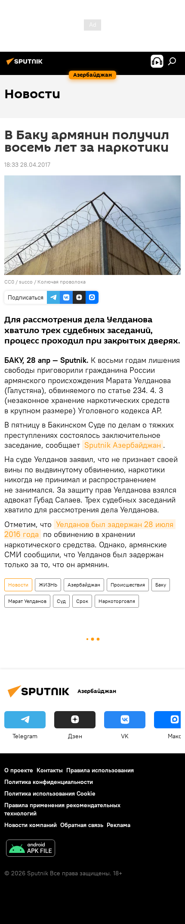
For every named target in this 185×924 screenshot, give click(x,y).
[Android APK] (30, 849)
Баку (160, 584)
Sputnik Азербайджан (122, 445)
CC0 (9, 281)
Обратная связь (81, 825)
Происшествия (128, 584)
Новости (18, 584)
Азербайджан (84, 584)
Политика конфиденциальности (48, 782)
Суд (61, 601)
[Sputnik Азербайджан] (25, 65)
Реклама (118, 825)
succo (26, 281)
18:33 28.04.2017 (27, 165)
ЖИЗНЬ (48, 584)
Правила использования (100, 770)
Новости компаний (30, 825)
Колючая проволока (61, 281)
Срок (82, 601)
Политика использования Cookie (50, 793)
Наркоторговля (117, 601)
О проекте (18, 770)
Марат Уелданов (27, 601)
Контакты (50, 770)
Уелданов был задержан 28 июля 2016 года (90, 529)
